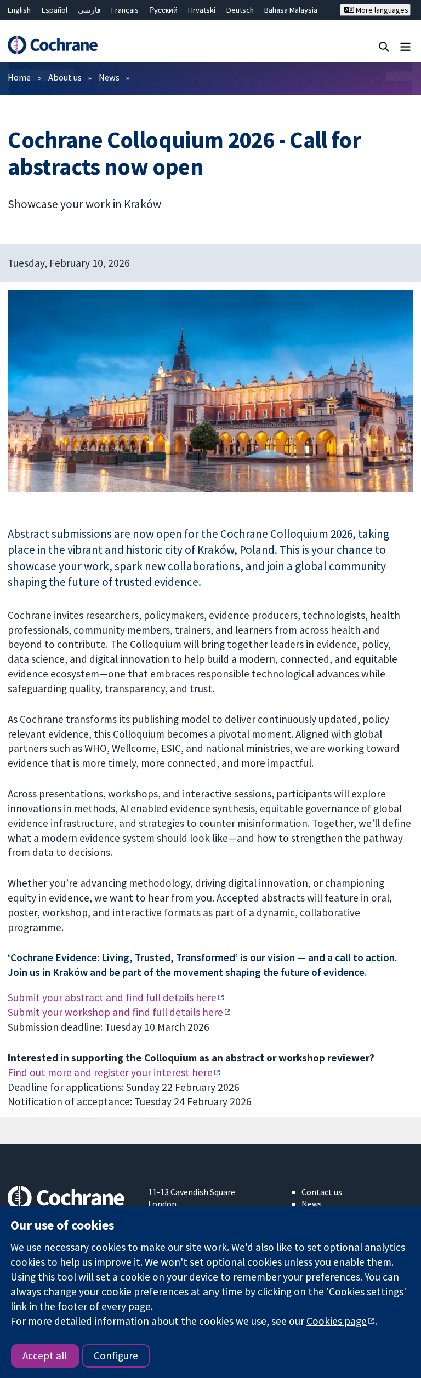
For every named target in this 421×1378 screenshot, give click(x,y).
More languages (381, 10)
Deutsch (240, 10)
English (19, 10)
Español (54, 10)
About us (65, 77)
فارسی (89, 10)
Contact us (321, 1191)
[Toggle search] (384, 46)
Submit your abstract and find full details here (112, 997)
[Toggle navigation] (405, 46)
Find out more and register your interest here (110, 1072)
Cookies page (336, 1321)
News (109, 77)
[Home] (52, 45)
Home (19, 77)
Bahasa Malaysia (290, 10)
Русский (163, 10)
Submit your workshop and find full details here (115, 1012)
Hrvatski (201, 10)
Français (125, 10)
